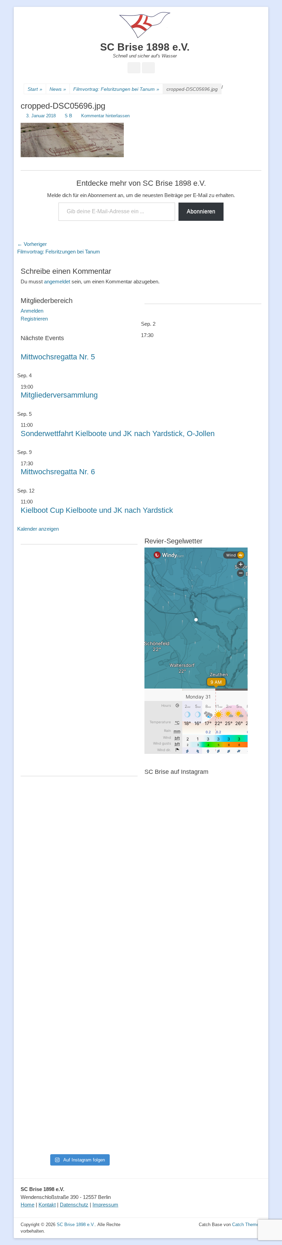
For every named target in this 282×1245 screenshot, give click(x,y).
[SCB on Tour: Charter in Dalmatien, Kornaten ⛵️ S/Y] (118, 827)
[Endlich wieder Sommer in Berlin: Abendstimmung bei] (40, 827)
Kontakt (47, 1205)
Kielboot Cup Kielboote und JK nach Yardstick (97, 510)
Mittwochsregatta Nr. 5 (58, 357)
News (58, 89)
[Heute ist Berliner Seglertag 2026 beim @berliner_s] (118, 901)
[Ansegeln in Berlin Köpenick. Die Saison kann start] (79, 905)
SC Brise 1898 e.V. (144, 47)
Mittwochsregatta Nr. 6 (58, 471)
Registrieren (34, 319)
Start (35, 89)
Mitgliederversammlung (59, 395)
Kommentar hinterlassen (105, 115)
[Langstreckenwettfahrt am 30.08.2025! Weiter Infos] (118, 990)
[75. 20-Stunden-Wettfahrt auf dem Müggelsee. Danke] (79, 839)
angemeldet (57, 281)
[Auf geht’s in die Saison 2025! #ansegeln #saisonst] (118, 1036)
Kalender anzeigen (38, 529)
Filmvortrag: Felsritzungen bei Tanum (116, 89)
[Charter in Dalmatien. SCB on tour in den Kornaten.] (40, 987)
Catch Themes (246, 1224)
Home (27, 1205)
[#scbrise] (79, 1021)
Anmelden (32, 311)
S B (68, 115)
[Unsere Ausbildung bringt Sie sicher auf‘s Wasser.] (79, 987)
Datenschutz (74, 1205)
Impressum (105, 1205)
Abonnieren (201, 211)
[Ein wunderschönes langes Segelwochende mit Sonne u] (40, 921)
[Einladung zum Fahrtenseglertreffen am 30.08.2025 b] (40, 1082)
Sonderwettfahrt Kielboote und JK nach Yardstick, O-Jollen (118, 433)
